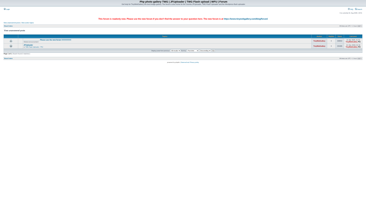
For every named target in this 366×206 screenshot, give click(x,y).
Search (359, 9)
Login (8, 9)
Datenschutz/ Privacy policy (190, 62)
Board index (8, 26)
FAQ (351, 9)
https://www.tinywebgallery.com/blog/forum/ (246, 19)
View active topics (27, 23)
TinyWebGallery (319, 41)
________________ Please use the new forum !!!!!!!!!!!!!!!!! (47, 40)
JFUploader (28, 45)
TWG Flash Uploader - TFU (34, 47)
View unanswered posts (12, 23)
